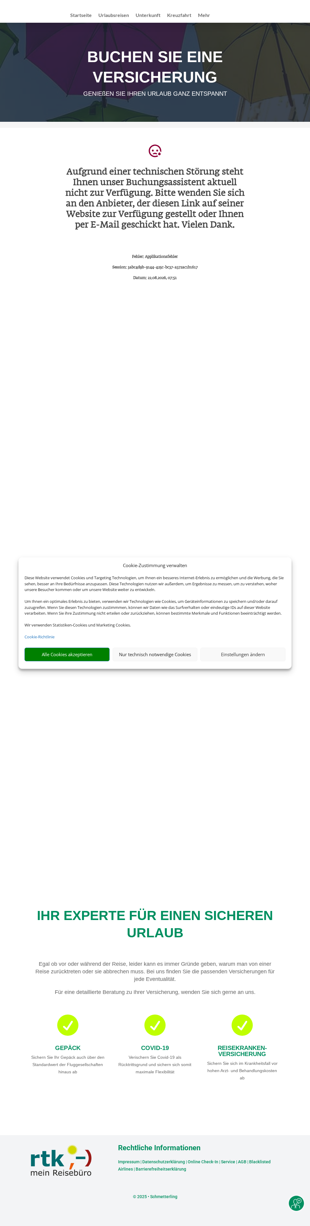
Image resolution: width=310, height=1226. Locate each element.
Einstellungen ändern (243, 654)
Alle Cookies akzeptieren (67, 654)
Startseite (81, 15)
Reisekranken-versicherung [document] (242, 1051)
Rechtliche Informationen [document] (159, 1148)
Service (228, 1161)
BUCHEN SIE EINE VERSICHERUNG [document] (155, 66)
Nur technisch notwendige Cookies (155, 654)
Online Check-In (203, 1161)
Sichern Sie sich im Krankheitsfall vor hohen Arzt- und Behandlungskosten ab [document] (242, 1070)
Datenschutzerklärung (163, 1161)
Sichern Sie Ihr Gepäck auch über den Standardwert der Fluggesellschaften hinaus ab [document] (67, 1064)
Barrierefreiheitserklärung (161, 1169)
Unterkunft (148, 15)
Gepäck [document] (68, 1048)
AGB (242, 1161)
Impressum (129, 1161)
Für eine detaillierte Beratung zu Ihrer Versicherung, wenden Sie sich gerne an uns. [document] (155, 992)
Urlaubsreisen (113, 15)
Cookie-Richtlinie (39, 637)
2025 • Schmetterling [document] (156, 1196)
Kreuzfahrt (179, 15)
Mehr (204, 15)
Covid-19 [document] (155, 1048)
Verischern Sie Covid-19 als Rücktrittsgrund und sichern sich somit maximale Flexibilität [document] (154, 1064)
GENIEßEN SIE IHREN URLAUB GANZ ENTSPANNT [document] (155, 93)
